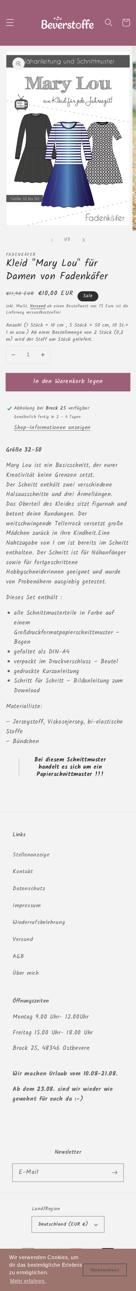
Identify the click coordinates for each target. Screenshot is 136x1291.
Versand (37, 306)
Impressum (27, 905)
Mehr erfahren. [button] (28, 1281)
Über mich (26, 973)
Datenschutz (29, 888)
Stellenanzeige (31, 854)
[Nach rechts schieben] (84, 240)
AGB (18, 956)
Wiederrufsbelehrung (39, 922)
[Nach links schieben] (52, 240)
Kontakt (23, 871)
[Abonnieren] (114, 1172)
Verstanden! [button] (104, 1269)
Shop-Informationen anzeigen (52, 427)
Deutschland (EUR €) (63, 1224)
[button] (10, 22)
